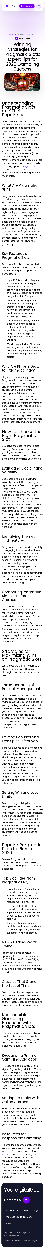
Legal (34, 1240)
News (25, 1210)
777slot (5, 1154)
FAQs (35, 1210)
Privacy (18, 1240)
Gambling (12, 35)
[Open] (38, 6)
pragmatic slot (29, 166)
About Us (9, 1240)
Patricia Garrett (24, 38)
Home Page (12, 1210)
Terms (27, 1240)
